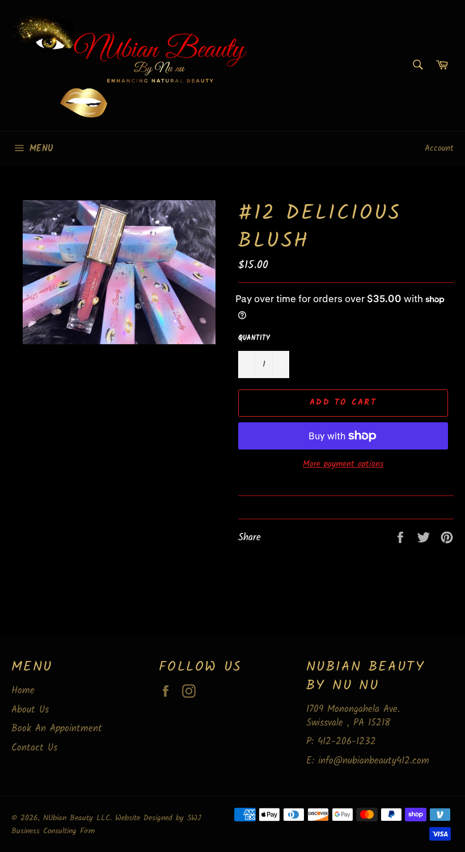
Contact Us (34, 748)
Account (439, 148)
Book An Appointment (56, 728)
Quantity (254, 339)
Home (23, 690)
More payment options (343, 464)
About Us (30, 710)
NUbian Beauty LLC (76, 818)
